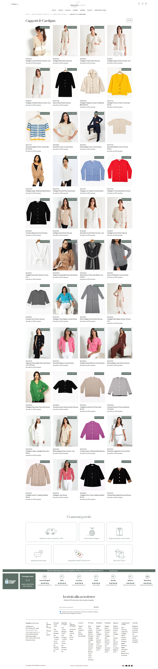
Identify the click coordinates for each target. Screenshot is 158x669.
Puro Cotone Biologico (56, 631)
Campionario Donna (100, 10)
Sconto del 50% (99, 417)
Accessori (91, 660)
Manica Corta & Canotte (125, 654)
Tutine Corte (90, 657)
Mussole (80, 634)
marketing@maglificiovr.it (33, 632)
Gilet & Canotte (123, 636)
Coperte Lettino (80, 627)
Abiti (122, 628)
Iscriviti (96, 607)
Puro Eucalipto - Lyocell (56, 637)
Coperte (60, 10)
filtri (129, 20)
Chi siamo (135, 636)
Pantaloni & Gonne (107, 631)
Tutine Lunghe (90, 629)
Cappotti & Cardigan (124, 632)
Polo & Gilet (98, 637)
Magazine (135, 626)
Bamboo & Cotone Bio (56, 649)
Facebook (135, 640)
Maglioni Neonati (90, 633)
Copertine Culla (81, 631)
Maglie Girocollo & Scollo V (124, 649)
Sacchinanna (82, 636)
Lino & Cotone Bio (56, 643)
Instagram (135, 642)
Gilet (89, 642)
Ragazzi (89, 10)
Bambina (82, 10)
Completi (90, 644)
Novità (54, 10)
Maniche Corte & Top (107, 644)
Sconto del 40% (44, 27)
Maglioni (115, 626)
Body (89, 626)
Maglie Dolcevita (124, 644)
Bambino (75, 10)
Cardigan (90, 640)
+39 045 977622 (32, 630)
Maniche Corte (90, 653)
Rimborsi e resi (135, 633)
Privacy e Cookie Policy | (77, 665)
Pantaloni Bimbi (99, 631)
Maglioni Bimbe (107, 627)
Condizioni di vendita (135, 629)
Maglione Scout (98, 649)
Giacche (98, 640)
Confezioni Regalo (73, 630)
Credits (86, 665)
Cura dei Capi (72, 634)
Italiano (14, 4)
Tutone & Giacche (90, 647)
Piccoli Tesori (71, 638)
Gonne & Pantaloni (124, 640)
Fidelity (134, 638)
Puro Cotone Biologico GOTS (64, 630)
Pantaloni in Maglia (90, 637)
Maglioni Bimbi (98, 627)
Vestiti (90, 650)
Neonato (68, 10)
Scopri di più (113, 570)
